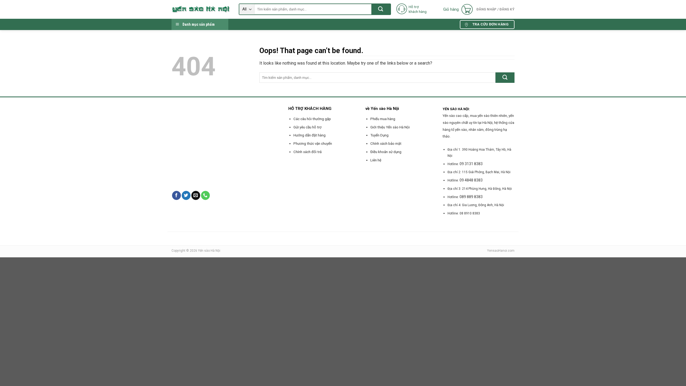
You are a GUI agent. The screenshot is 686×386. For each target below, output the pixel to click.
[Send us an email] (195, 195)
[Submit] (380, 9)
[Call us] (205, 195)
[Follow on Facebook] (176, 195)
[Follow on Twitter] (186, 195)
